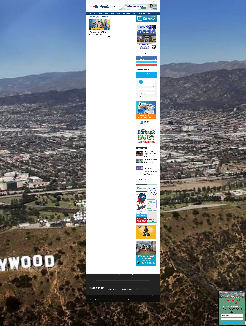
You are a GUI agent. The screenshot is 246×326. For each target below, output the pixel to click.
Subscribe (154, 64)
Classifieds (150, 13)
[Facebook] (151, 1)
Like (155, 56)
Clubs (134, 13)
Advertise (155, 298)
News (95, 13)
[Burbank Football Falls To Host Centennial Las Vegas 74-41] (139, 164)
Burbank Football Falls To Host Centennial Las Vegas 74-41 (150, 164)
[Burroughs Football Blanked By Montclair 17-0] (139, 171)
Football (145, 173)
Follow (154, 59)
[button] (155, 13)
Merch (144, 13)
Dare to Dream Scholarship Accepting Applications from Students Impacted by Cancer (97, 32)
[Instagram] (153, 1)
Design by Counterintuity (152, 319)
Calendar (133, 1)
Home (91, 13)
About (146, 298)
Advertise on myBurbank (126, 1)
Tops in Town (124, 298)
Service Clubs (130, 298)
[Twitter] (155, 1)
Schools (112, 13)
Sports (106, 13)
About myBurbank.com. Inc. (112, 1)
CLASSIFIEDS (138, 1)
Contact (119, 1)
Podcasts (140, 13)
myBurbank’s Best (126, 13)
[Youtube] (156, 1)
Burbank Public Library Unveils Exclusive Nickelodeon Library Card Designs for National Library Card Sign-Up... (150, 180)
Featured (118, 13)
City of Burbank (146, 185)
